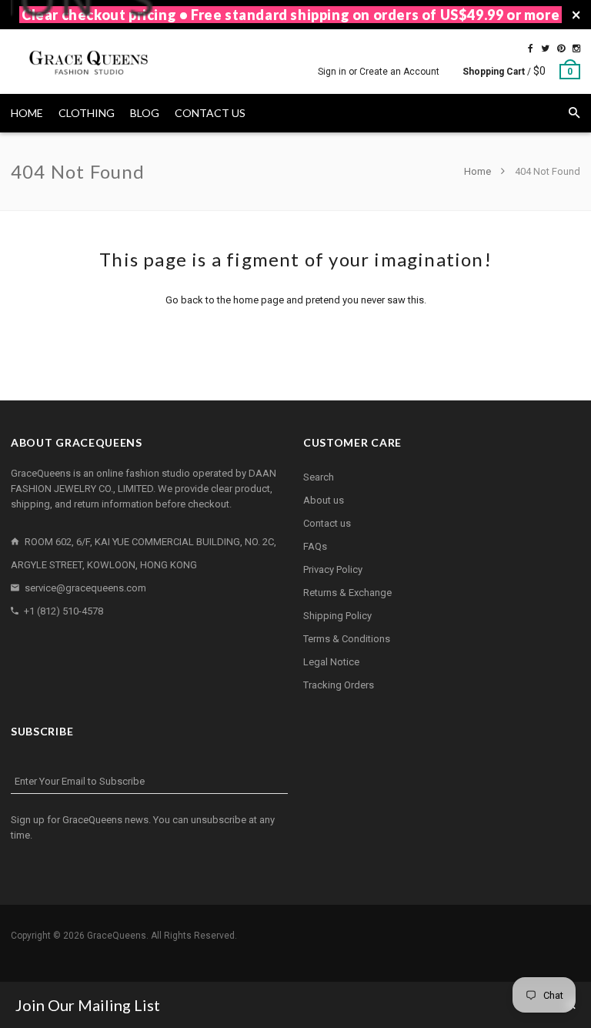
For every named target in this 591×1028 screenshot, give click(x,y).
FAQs (315, 546)
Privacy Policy (332, 569)
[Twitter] (545, 48)
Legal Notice (331, 662)
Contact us (327, 523)
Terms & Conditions (346, 639)
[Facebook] (530, 48)
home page (258, 300)
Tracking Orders (338, 685)
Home (478, 171)
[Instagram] (576, 48)
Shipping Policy (337, 615)
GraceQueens (116, 935)
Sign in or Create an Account (378, 71)
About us (323, 500)
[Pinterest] (561, 48)
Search (318, 477)
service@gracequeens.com (85, 588)
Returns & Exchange (347, 592)
